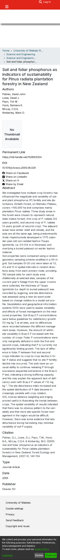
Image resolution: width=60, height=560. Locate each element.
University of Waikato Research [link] (28, 50)
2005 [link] (5, 478)
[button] (40, 2)
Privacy (10, 514)
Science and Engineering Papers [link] (21, 58)
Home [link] (6, 50)
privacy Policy (42, 549)
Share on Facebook (17, 173)
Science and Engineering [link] (20, 54)
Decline (39, 555)
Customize (7, 555)
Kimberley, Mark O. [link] (13, 112)
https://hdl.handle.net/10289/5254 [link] (22, 157)
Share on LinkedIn (16, 176)
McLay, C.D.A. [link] (10, 109)
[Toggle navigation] (6, 7)
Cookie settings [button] (14, 508)
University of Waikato (18, 502)
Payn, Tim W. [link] (10, 101)
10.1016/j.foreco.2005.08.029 (19, 167)
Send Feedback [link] (15, 520)
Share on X (12, 180)
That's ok (51, 555)
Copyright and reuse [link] (18, 526)
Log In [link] (47, 1)
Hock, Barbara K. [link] (12, 105)
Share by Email (14, 184)
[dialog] (30, 548)
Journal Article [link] (11, 467)
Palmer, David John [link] (13, 94)
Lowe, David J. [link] (10, 97)
